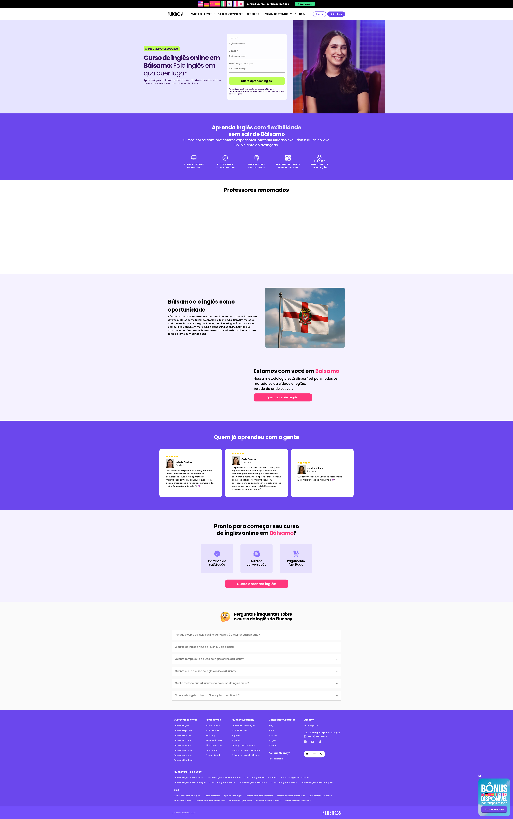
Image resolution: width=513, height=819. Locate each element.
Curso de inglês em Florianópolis (317, 782)
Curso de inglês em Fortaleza (253, 782)
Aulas (271, 730)
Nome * (233, 38)
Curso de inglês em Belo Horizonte (223, 777)
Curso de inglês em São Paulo (188, 777)
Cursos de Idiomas (201, 13)
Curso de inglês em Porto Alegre (189, 782)
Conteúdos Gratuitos (276, 13)
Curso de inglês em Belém (284, 782)
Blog (271, 725)
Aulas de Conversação (230, 13)
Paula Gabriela (213, 730)
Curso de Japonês (183, 750)
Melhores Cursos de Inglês (187, 795)
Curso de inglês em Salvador (295, 777)
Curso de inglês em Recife (222, 782)
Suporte (236, 740)
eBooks (272, 745)
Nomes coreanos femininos (259, 795)
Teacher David (213, 755)
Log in (319, 14)
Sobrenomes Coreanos (320, 795)
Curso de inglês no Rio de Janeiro (260, 777)
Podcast (273, 735)
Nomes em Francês (183, 800)
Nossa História (276, 758)
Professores (252, 13)
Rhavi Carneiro (213, 725)
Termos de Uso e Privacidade (246, 750)
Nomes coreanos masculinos (211, 800)
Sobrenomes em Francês (268, 800)
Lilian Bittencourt (214, 745)
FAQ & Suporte (311, 725)
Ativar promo (305, 4)
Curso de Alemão (182, 745)
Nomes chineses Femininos (298, 800)
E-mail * (233, 50)
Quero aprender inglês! (257, 81)
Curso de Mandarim (183, 760)
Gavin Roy (210, 735)
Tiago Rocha (212, 750)
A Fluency (300, 13)
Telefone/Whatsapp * (241, 63)
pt (314, 754)
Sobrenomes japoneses (240, 800)
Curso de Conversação (243, 725)
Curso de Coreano (183, 755)
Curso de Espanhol (183, 730)
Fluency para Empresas (243, 745)
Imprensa (236, 735)
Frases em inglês (212, 795)
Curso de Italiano (182, 740)
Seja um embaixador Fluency (246, 755)
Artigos (272, 740)
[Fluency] (175, 14)
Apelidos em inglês (233, 795)
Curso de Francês (182, 735)
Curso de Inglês (181, 725)
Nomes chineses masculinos (291, 795)
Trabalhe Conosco (241, 730)
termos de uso (249, 91)
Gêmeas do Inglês (215, 740)
